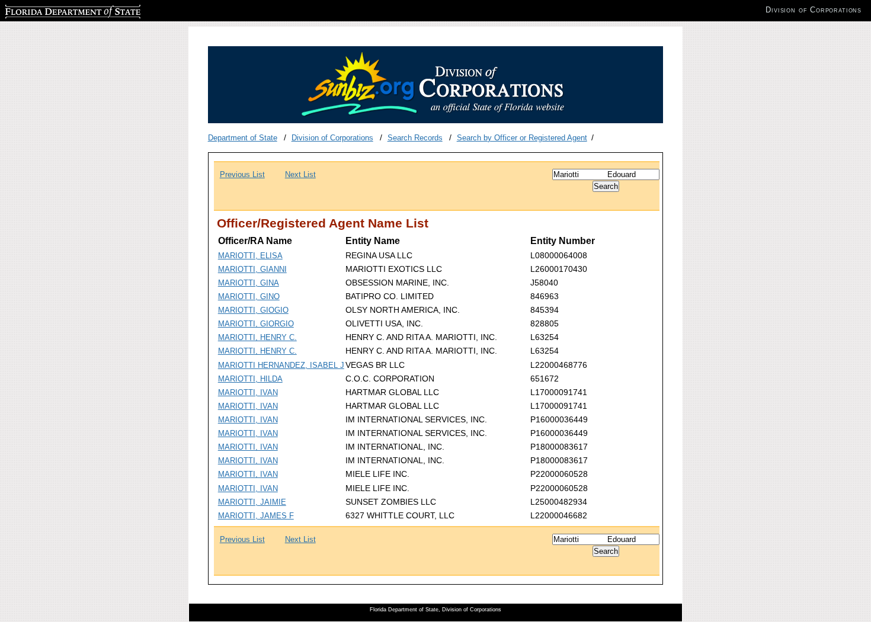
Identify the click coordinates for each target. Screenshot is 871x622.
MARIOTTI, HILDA (250, 378)
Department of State (242, 137)
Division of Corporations (332, 137)
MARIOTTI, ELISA (250, 255)
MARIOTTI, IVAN (248, 392)
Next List (300, 174)
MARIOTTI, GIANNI (252, 269)
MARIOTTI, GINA (248, 282)
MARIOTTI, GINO (249, 296)
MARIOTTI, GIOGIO (253, 310)
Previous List (242, 174)
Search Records (415, 137)
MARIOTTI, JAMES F (256, 515)
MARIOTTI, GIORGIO (256, 323)
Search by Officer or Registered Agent (522, 137)
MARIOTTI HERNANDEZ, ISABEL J (281, 365)
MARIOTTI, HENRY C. (257, 337)
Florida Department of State (52, 9)
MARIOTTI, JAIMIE (252, 502)
